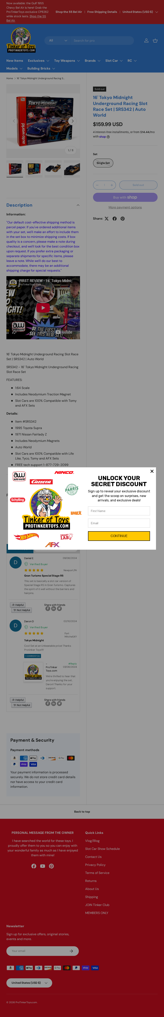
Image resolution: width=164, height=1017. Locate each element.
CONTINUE (119, 536)
